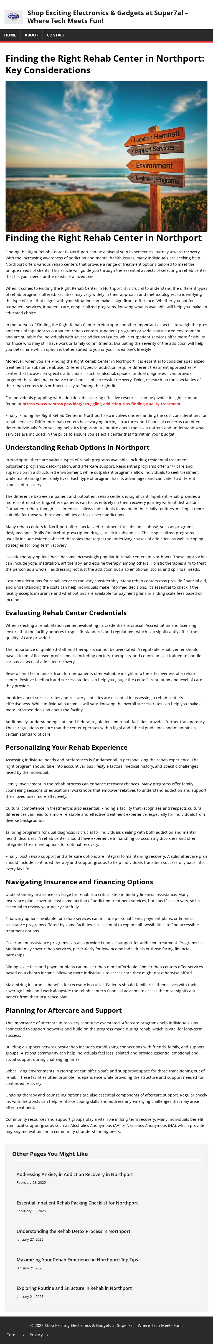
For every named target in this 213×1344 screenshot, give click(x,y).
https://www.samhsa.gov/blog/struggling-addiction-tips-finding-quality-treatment (101, 403)
